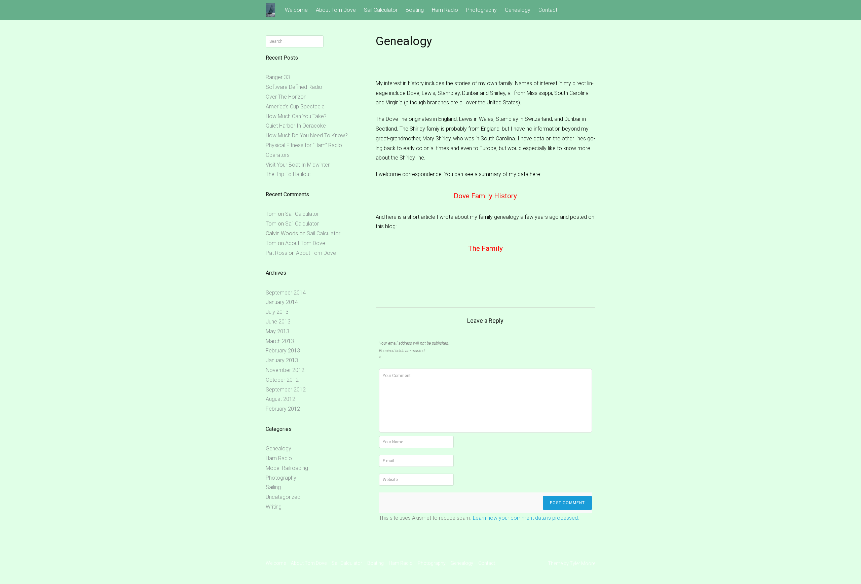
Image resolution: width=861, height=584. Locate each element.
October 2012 (282, 380)
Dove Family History (485, 196)
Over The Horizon (286, 97)
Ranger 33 (278, 77)
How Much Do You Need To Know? (307, 135)
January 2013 (282, 360)
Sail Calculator (381, 10)
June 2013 (278, 321)
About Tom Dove (336, 10)
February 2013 (283, 350)
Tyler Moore (582, 563)
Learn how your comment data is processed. (526, 518)
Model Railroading (287, 468)
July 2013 (277, 312)
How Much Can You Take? (296, 116)
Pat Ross (276, 253)
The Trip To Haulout (288, 174)
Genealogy (517, 10)
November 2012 (285, 370)
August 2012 (280, 399)
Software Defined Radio (294, 87)
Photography (481, 10)
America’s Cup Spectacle (295, 106)
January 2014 (282, 302)
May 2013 (277, 331)
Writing (274, 507)
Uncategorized (283, 497)
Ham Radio (445, 10)
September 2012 (286, 389)
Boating (415, 10)
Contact (547, 10)
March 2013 (280, 341)
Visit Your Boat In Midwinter (298, 165)
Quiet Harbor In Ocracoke (296, 126)
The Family (485, 248)
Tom (271, 214)
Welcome (296, 10)
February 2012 (283, 409)
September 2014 (286, 292)
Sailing (273, 487)
